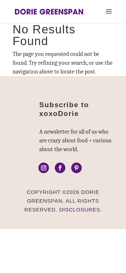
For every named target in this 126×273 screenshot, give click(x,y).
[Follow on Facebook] (60, 168)
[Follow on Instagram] (43, 168)
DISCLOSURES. (80, 210)
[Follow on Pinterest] (76, 168)
